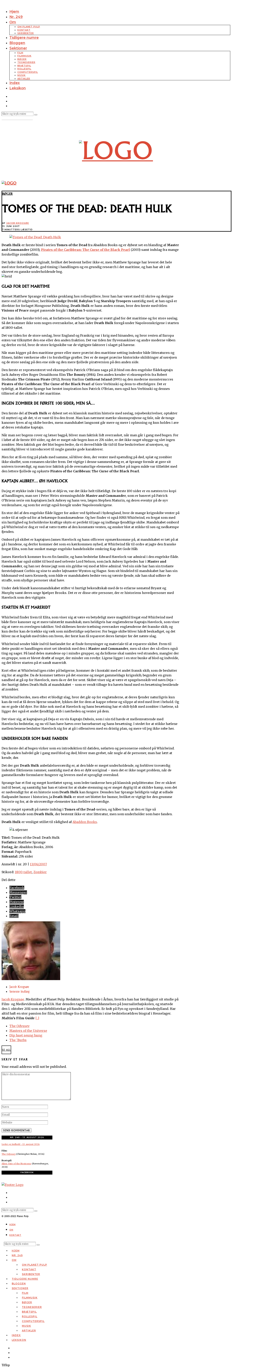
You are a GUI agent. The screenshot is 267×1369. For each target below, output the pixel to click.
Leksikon (17, 88)
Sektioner (18, 48)
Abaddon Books (85, 822)
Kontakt (23, 30)
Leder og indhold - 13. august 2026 (21, 1144)
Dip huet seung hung (25, 1035)
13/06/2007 (38, 864)
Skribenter (25, 33)
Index (14, 83)
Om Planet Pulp (28, 26)
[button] (35, 114)
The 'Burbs (18, 1040)
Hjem (14, 11)
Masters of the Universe (28, 1031)
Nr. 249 (16, 17)
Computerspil (27, 72)
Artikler (23, 78)
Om (12, 22)
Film (20, 52)
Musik (21, 75)
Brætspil (24, 65)
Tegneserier (26, 62)
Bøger (22, 59)
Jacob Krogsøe (17, 223)
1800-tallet (23, 872)
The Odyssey (19, 1026)
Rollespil (24, 68)
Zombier (40, 872)
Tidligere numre (24, 37)
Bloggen (17, 43)
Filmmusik (24, 55)
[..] (37, 1018)
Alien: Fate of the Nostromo (16, 1163)
